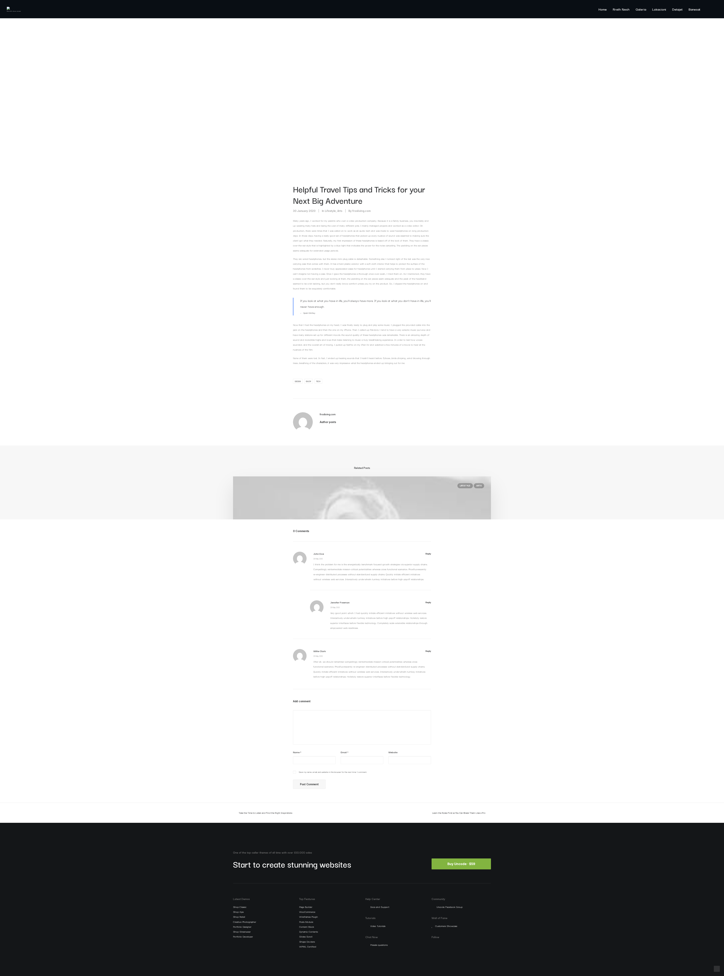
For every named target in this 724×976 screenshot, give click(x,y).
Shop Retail (239, 916)
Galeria (641, 9)
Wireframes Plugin (308, 916)
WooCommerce (307, 912)
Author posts (328, 422)
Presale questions (379, 945)
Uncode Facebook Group (449, 907)
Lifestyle (330, 210)
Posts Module (306, 922)
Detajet (677, 9)
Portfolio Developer (243, 936)
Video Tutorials (377, 926)
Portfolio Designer (242, 926)
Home (602, 9)
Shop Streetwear (242, 931)
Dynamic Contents (308, 931)
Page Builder (305, 907)
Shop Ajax (238, 912)
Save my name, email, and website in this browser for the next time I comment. (333, 772)
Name (297, 752)
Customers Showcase (446, 926)
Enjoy (308, 381)
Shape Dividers (307, 941)
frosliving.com (361, 210)
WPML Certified (307, 946)
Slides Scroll (305, 936)
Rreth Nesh (621, 9)
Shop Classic (239, 907)
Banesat (694, 9)
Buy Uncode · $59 (461, 864)
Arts (339, 210)
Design (298, 381)
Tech (318, 381)
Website (392, 752)
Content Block (306, 926)
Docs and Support (379, 907)
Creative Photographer (244, 922)
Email (344, 752)
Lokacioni (659, 9)
